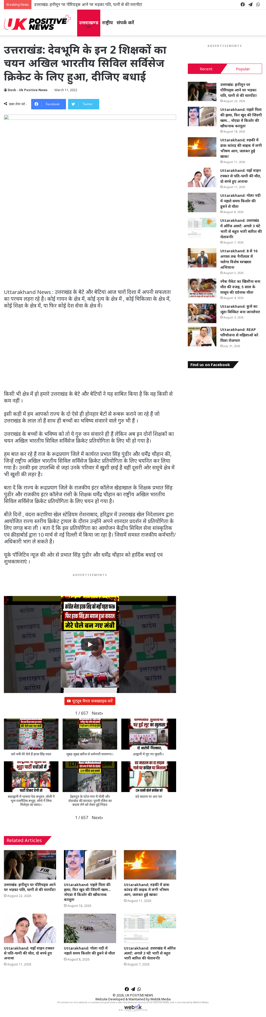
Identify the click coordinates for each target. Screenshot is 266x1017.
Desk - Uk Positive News (28, 90)
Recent (206, 68)
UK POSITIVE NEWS (139, 995)
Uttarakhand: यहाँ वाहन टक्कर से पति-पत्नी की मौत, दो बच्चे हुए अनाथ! (29, 953)
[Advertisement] (90, 250)
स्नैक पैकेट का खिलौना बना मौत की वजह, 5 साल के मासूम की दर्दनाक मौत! (240, 287)
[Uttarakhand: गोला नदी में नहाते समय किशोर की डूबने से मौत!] (90, 928)
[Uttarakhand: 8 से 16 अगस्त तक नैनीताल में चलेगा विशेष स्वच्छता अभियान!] (202, 257)
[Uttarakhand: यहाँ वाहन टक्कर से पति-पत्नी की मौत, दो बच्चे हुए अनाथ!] (30, 928)
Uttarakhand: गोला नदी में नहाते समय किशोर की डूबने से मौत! (89, 951)
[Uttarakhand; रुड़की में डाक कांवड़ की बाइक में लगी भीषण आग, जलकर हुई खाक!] (150, 865)
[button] (97, 713)
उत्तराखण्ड (88, 22)
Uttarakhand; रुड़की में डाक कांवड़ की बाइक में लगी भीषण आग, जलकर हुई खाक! (146, 889)
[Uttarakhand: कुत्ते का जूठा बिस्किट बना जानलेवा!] (202, 313)
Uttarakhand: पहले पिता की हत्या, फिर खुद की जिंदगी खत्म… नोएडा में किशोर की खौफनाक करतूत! (87, 892)
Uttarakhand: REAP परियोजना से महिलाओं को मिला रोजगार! (239, 335)
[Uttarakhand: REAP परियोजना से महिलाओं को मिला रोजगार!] (202, 336)
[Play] (90, 644)
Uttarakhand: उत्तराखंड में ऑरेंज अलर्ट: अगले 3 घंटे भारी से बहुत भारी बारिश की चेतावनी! (150, 953)
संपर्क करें (125, 22)
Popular (243, 68)
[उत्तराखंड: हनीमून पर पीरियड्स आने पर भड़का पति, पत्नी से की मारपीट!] (30, 865)
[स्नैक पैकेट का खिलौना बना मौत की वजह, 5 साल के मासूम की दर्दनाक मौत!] (202, 288)
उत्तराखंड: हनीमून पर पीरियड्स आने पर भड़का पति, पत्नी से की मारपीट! (88, 4)
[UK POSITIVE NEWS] (37, 22)
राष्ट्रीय (107, 22)
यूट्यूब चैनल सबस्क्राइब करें (92, 701)
